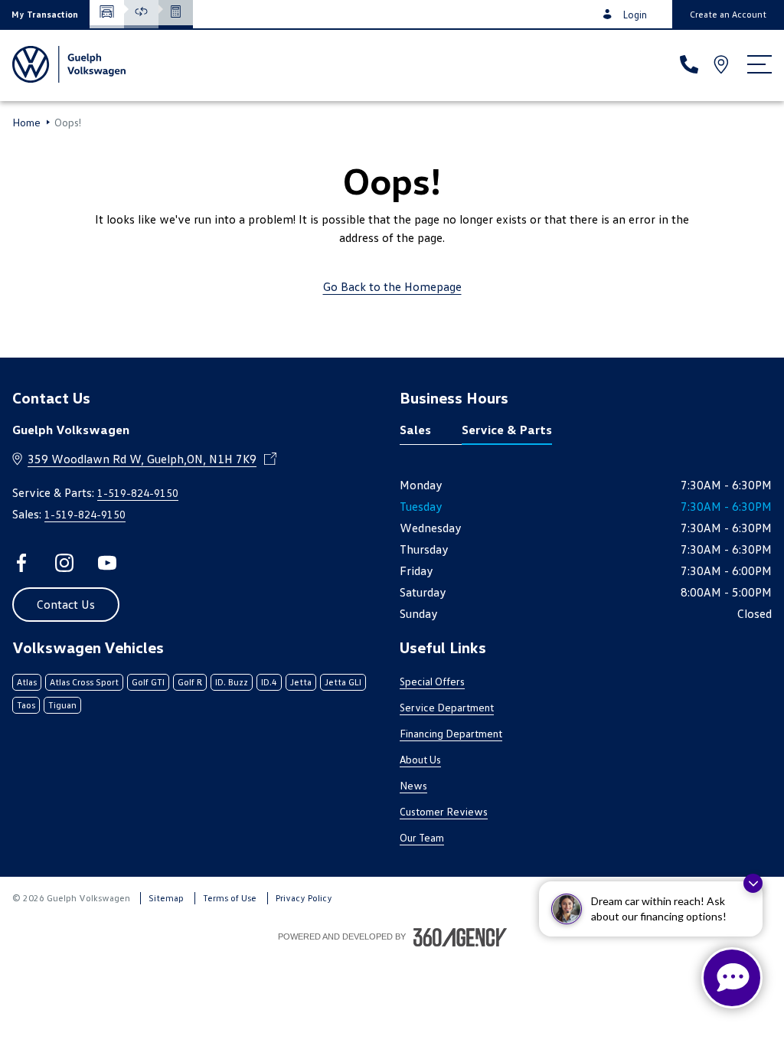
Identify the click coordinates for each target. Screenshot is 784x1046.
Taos (26, 705)
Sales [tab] (415, 429)
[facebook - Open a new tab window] (21, 563)
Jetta (301, 682)
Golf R (190, 682)
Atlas (27, 682)
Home (26, 122)
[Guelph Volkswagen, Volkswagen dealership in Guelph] (69, 64)
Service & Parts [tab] (507, 429)
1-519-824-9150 (137, 492)
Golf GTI (148, 682)
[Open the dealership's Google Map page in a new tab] (723, 64)
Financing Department (451, 733)
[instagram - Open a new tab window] (64, 563)
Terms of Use (229, 898)
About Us (420, 759)
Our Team (422, 837)
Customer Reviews (444, 811)
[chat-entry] (732, 977)
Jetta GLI (343, 682)
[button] (45, 14)
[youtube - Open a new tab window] (107, 563)
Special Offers (432, 681)
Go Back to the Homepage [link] (392, 286)
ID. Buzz (231, 682)
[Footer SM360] (460, 937)
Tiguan (62, 705)
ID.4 (269, 682)
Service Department (447, 707)
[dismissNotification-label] (753, 883)
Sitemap (166, 898)
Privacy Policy (304, 898)
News (413, 785)
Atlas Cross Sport (84, 682)
